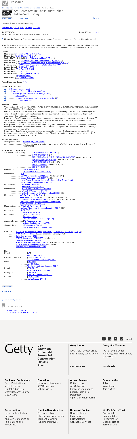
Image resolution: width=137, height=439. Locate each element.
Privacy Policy (23, 313)
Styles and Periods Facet (19, 89)
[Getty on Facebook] (104, 339)
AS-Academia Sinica (32, 169)
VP (22, 174)
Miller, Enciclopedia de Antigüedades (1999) (40, 193)
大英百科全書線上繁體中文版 (44, 160)
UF (57, 60)
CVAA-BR (69, 232)
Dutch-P (25, 67)
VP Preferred (38, 195)
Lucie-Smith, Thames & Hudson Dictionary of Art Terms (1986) (47, 180)
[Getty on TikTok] (121, 339)
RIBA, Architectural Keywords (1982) (31, 242)
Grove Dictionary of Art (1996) (33, 178)
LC (20, 56)
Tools (16, 8)
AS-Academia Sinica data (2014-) (37, 171)
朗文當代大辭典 (38, 167)
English (25, 56)
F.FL (25, 82)
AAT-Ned (20, 232)
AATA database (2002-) (30, 197)
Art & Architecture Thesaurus (30, 8)
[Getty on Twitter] (109, 339)
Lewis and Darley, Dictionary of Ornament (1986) (40, 202)
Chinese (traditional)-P (39, 58)
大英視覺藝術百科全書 (41, 162)
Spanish (20, 75)
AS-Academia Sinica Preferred (45, 152)
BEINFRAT (26, 210)
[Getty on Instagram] (115, 339)
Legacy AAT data (34, 255)
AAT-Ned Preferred (32, 214)
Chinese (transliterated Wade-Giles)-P (38, 65)
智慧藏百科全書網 (39, 164)
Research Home (8, 8)
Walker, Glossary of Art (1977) (32, 204)
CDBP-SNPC (27, 189)
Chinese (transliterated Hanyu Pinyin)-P (39, 60)
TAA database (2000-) (36, 279)
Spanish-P (24, 78)
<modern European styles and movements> (36, 98)
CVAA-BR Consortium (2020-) (34, 191)
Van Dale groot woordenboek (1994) (38, 219)
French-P (24, 69)
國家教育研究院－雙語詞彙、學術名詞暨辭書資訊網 (53, 157)
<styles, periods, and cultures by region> (30, 93)
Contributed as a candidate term (33, 199)
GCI (76, 232)
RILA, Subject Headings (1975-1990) (36, 182)
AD (30, 56)
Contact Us (33, 313)
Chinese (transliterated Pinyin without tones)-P (41, 63)
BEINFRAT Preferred (31, 184)
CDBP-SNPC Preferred (31, 206)
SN (32, 71)
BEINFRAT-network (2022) (33, 186)
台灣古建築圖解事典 (40, 155)
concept (95, 32)
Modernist (24, 100)
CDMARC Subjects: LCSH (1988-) (35, 176)
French (23, 71)
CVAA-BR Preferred (42, 189)
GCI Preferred (26, 195)
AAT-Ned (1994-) (30, 217)
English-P (31, 54)
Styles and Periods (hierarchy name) (26, 91)
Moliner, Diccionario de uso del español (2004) (40, 208)
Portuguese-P (26, 73)
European (20, 96)
